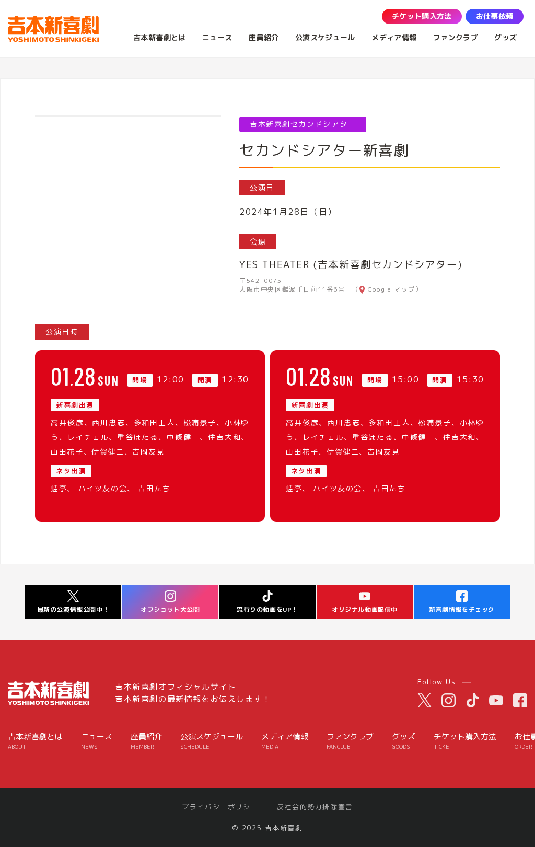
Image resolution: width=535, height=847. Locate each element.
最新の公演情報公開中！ (73, 609)
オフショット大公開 (170, 609)
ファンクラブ (350, 741)
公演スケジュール (211, 741)
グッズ (403, 741)
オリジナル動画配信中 (365, 609)
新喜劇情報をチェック (462, 609)
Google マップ (391, 289)
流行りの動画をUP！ (267, 609)
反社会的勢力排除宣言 (315, 807)
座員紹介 (146, 741)
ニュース (96, 741)
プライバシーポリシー (220, 807)
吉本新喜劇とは (35, 741)
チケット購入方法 (465, 741)
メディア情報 (284, 741)
